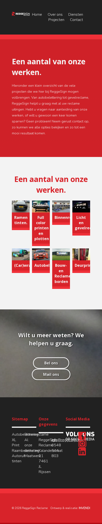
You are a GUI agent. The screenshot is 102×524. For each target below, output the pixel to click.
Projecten (56, 19)
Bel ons (51, 363)
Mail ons (51, 374)
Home (37, 14)
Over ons (55, 14)
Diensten (75, 14)
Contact (76, 19)
